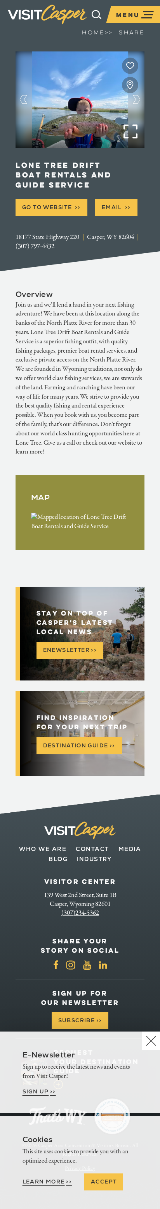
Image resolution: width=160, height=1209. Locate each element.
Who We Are (42, 849)
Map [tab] (40, 497)
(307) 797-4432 (35, 246)
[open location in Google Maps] (80, 521)
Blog (58, 859)
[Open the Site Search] (96, 14)
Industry (94, 859)
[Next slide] (137, 99)
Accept (104, 1181)
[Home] (47, 14)
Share (131, 32)
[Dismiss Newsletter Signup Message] (151, 1041)
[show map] (130, 85)
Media (129, 849)
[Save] (130, 66)
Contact (92, 849)
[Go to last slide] (23, 99)
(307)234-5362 (80, 913)
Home (97, 32)
